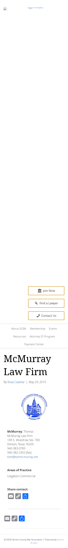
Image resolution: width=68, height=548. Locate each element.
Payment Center (34, 344)
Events (53, 328)
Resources (19, 336)
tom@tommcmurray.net (22, 457)
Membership (37, 328)
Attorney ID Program (42, 336)
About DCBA (18, 328)
